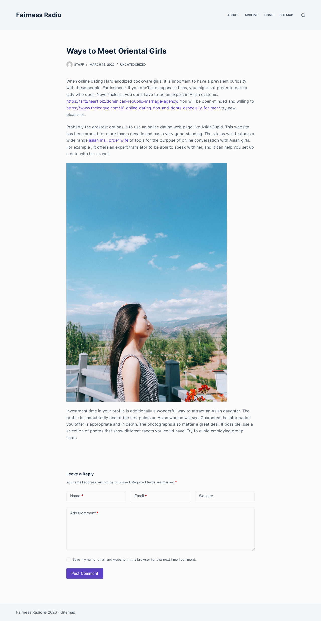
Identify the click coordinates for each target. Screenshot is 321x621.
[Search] (303, 15)
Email (141, 495)
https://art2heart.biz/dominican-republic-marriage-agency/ (122, 101)
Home (268, 15)
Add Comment (84, 513)
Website (206, 495)
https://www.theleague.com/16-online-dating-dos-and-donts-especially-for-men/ (143, 107)
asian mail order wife (108, 140)
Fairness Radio (38, 15)
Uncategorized (133, 64)
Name (76, 495)
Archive (251, 15)
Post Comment (84, 573)
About (232, 15)
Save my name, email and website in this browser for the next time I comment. (134, 559)
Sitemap (286, 15)
